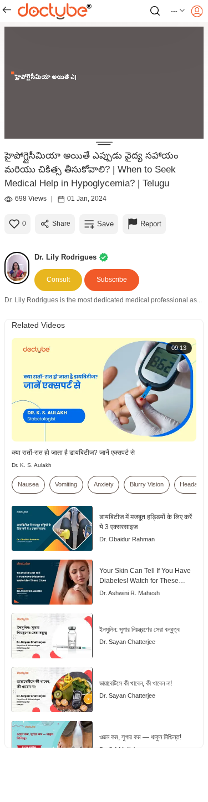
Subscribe (112, 279)
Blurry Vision (147, 484)
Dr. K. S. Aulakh (32, 465)
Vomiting (66, 484)
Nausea (28, 484)
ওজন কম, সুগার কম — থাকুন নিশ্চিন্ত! (140, 737)
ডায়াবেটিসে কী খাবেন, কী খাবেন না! (135, 683)
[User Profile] (197, 11)
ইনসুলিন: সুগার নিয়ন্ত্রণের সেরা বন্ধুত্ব (139, 629)
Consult (58, 279)
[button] (178, 11)
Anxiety (104, 484)
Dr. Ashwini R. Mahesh (129, 593)
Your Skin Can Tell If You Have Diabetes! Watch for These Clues (145, 576)
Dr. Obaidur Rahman (127, 539)
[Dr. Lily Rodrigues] (19, 268)
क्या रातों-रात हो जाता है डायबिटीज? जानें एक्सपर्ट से (73, 452)
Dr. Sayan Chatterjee (127, 641)
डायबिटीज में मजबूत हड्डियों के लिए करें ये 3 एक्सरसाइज (145, 522)
